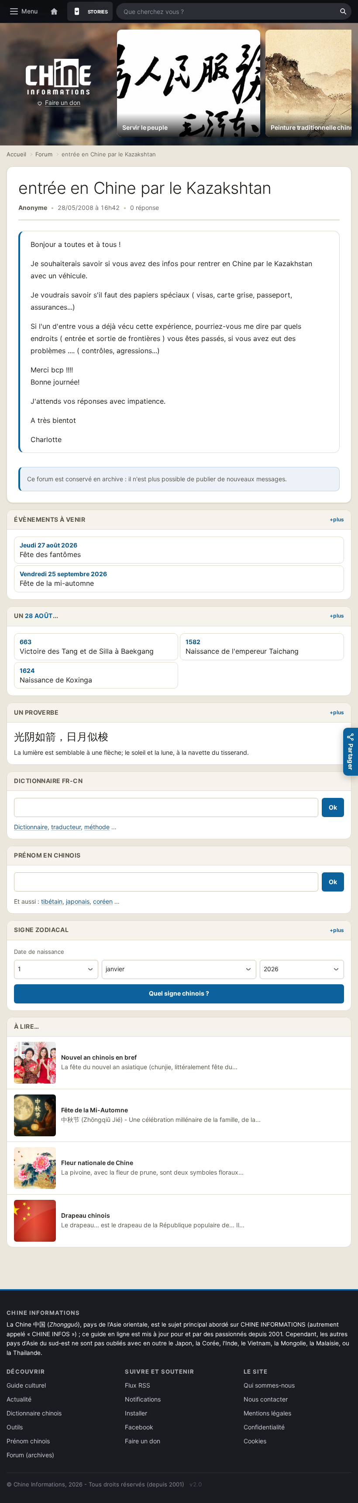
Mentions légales (267, 1413)
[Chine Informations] (58, 77)
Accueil (16, 154)
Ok (333, 807)
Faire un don (62, 102)
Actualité (19, 1399)
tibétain (51, 901)
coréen (103, 901)
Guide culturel (26, 1385)
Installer (136, 1413)
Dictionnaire (31, 827)
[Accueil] (54, 11)
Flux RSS (137, 1385)
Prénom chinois (28, 1441)
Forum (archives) (30, 1455)
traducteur (66, 827)
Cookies (255, 1441)
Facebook (139, 1427)
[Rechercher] (343, 11)
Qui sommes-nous (269, 1385)
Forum (43, 154)
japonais (78, 901)
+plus (337, 519)
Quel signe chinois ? (179, 993)
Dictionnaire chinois (34, 1413)
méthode (97, 827)
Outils (15, 1427)
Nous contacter (266, 1399)
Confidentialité (264, 1427)
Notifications (143, 1399)
